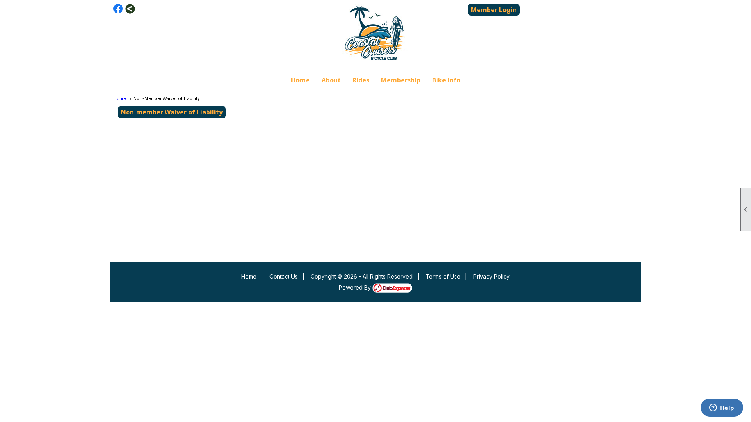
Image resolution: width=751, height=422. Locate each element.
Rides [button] (360, 80)
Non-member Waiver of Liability (172, 112)
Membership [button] (400, 80)
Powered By (355, 287)
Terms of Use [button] (443, 276)
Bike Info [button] (446, 80)
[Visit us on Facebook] (118, 9)
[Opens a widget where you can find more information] (721, 408)
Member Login (494, 9)
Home (300, 80)
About (331, 80)
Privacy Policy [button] (491, 276)
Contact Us (283, 276)
